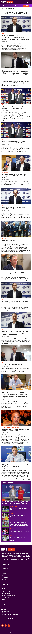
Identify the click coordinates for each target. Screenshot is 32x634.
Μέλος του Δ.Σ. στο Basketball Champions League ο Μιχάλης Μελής (15, 430)
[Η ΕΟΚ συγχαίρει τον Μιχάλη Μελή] (16, 262)
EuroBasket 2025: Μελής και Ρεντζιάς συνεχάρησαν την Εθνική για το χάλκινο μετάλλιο (14, 175)
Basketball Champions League (10, 427)
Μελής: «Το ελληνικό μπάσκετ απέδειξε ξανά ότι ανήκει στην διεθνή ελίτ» (14, 142)
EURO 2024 (4, 569)
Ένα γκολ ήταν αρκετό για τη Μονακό (18, 516)
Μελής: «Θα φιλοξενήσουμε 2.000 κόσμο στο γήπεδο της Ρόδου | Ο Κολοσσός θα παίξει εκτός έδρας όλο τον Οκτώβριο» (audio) (14, 395)
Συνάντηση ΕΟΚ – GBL (8, 240)
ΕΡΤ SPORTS (7, 609)
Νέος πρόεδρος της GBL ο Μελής (12, 364)
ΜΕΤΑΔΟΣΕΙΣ (19, 5)
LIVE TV (6, 5)
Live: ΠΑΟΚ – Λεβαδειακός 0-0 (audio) (18, 508)
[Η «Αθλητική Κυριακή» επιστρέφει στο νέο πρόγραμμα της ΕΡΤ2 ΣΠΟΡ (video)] (16, 492)
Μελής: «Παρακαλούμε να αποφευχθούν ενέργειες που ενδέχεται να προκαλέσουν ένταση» (15, 38)
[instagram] (6, 625)
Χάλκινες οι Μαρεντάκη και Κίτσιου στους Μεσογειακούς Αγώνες (18, 539)
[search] (30, 2)
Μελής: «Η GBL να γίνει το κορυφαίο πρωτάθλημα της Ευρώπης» (13, 208)
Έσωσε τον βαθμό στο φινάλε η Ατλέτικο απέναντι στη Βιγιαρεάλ (20, 530)
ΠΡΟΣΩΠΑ (4, 580)
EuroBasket (4, 172)
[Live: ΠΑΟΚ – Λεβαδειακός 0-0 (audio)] (5, 509)
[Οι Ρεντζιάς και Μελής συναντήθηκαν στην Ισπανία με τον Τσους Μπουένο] (16, 96)
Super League (13, 506)
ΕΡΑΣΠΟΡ (12, 5)
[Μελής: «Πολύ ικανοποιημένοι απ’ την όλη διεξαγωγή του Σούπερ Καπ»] (16, 454)
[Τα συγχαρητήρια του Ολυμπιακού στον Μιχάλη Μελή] (16, 290)
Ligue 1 (11, 513)
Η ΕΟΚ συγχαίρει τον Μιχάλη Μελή (12, 273)
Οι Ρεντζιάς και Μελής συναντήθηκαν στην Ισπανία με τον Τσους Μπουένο (15, 107)
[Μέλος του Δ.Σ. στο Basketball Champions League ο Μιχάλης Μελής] (16, 418)
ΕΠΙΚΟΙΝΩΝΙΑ (5, 597)
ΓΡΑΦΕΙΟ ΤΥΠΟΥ (6, 591)
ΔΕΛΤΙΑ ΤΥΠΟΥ (5, 593)
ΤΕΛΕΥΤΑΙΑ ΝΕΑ (7, 482)
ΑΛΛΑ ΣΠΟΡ (12, 535)
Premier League (14, 521)
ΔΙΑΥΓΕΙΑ (3, 600)
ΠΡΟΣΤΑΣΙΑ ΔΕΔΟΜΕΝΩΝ (8, 595)
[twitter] (9, 625)
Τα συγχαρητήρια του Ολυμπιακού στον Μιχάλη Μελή (14, 302)
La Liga (11, 528)
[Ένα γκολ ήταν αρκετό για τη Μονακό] (5, 516)
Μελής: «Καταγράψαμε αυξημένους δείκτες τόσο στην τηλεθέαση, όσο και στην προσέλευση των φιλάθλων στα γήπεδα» (15, 74)
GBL (2, 69)
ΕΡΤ (4, 500)
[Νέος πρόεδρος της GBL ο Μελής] (16, 353)
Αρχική (3, 8)
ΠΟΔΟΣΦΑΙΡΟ (5, 571)
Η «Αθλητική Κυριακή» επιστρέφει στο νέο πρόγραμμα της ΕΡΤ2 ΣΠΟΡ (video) (15, 502)
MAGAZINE (4, 577)
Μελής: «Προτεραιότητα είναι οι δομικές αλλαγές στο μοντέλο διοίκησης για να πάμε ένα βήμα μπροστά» (15, 332)
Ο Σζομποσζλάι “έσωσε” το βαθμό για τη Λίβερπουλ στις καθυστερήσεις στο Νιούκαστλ (19, 524)
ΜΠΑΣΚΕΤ (3, 33)
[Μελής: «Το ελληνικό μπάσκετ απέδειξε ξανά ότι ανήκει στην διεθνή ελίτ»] (16, 130)
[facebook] (2, 625)
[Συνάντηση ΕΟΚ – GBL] (16, 229)
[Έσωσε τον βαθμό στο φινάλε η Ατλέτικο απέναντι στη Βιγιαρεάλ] (5, 531)
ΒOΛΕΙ (3, 575)
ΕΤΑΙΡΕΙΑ (3, 589)
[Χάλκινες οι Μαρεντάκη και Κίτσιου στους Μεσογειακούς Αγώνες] (5, 538)
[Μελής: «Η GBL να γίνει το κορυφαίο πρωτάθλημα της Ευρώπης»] (16, 196)
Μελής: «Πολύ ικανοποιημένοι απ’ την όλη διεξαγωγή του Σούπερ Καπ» (15, 465)
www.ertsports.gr (6, 632)
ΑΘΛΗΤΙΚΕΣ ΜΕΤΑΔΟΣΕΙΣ (11, 614)
